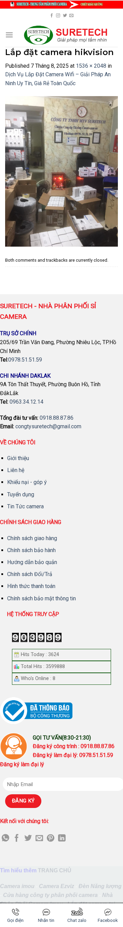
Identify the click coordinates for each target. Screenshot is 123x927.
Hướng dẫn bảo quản (32, 562)
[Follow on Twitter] (65, 15)
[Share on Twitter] (28, 838)
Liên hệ (15, 470)
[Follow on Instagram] (58, 15)
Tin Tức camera (25, 506)
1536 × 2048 (91, 66)
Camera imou (17, 886)
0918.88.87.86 (56, 418)
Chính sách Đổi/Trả (29, 574)
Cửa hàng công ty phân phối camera (50, 895)
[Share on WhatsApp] (5, 838)
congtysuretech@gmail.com (48, 426)
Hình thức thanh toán (31, 586)
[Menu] (9, 34)
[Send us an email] (71, 15)
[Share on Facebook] (16, 838)
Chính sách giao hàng (32, 538)
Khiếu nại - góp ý (27, 482)
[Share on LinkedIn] (62, 838)
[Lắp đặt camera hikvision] (61, 171)
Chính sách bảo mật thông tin (41, 598)
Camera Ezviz (56, 886)
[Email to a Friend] (39, 838)
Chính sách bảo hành (31, 550)
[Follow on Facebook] (52, 15)
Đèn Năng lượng (100, 886)
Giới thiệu (18, 458)
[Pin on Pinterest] (50, 838)
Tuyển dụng (20, 494)
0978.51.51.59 (25, 359)
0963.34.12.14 (26, 402)
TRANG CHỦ (54, 870)
